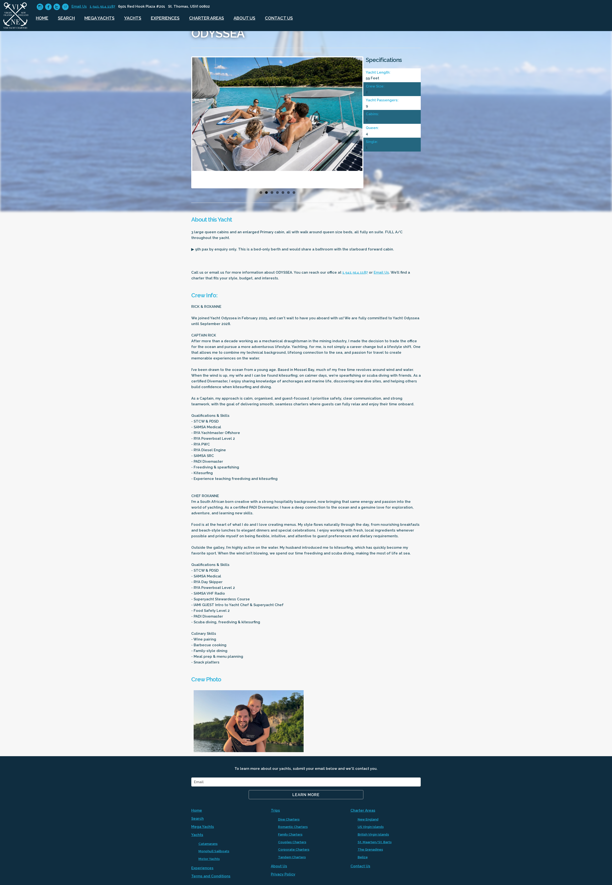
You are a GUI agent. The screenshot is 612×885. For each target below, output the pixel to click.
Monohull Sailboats (213, 851)
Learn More (306, 795)
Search (66, 18)
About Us (244, 18)
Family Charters (290, 834)
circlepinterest (65, 7)
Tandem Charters (292, 857)
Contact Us (279, 18)
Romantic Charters (293, 827)
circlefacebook (48, 7)
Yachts (132, 18)
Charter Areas (206, 18)
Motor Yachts (209, 859)
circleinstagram (40, 7)
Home (42, 18)
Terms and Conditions (210, 876)
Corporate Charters (293, 849)
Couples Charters (292, 842)
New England (368, 819)
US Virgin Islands (371, 827)
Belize (363, 857)
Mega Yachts (99, 18)
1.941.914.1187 (102, 6)
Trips (275, 810)
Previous (185, 124)
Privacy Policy (283, 874)
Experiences (165, 18)
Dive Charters (289, 819)
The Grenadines (370, 849)
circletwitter (57, 7)
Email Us (79, 6)
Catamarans (208, 844)
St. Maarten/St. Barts (375, 842)
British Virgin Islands (373, 834)
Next (369, 124)
